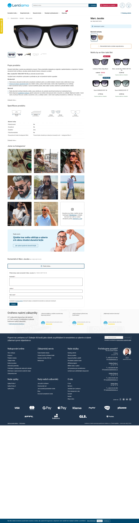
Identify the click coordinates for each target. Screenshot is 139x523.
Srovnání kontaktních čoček (45, 394)
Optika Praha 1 (113, 363)
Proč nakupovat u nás (74, 391)
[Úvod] (8, 18)
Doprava (10, 355)
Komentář (12, 276)
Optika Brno (114, 383)
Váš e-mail (12, 295)
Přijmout (99, 521)
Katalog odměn (72, 353)
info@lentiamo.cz (113, 359)
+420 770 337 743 (113, 378)
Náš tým (70, 386)
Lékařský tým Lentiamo (74, 388)
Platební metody (12, 358)
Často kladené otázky (43, 353)
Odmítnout (106, 521)
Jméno (11, 288)
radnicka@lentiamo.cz (112, 390)
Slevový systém (72, 355)
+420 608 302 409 (113, 367)
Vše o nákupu (11, 353)
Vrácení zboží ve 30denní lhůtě (46, 355)
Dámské (22, 18)
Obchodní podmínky (13, 366)
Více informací (91, 521)
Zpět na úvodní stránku (13, 423)
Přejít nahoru (22, 423)
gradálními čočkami (23, 93)
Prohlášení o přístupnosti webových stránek (19, 368)
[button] (11, 54)
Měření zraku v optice (73, 366)
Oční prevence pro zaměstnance (76, 368)
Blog (39, 391)
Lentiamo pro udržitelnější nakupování (78, 371)
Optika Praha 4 (113, 373)
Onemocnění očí (42, 386)
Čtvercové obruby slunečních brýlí (18, 84)
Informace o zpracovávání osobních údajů (19, 371)
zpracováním (19, 301)
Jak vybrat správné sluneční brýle (25, 246)
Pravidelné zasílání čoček (74, 360)
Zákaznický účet (12, 373)
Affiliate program (72, 363)
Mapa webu (71, 399)
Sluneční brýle (14, 18)
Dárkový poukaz (12, 363)
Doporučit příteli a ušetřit (74, 358)
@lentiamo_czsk (77, 219)
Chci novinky (127, 337)
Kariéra (70, 396)
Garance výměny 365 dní (44, 358)
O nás (69, 383)
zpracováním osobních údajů (124, 340)
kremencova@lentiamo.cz (111, 369)
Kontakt (70, 394)
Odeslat (13, 304)
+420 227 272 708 (113, 357)
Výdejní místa (11, 360)
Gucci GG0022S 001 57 (121, 90)
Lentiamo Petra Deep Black (100, 69)
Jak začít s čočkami (43, 383)
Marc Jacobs (29, 18)
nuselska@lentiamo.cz (112, 380)
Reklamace (41, 360)
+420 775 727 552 (113, 388)
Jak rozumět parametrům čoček (46, 388)
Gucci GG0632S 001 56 (100, 90)
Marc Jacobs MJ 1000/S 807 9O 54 (121, 69)
